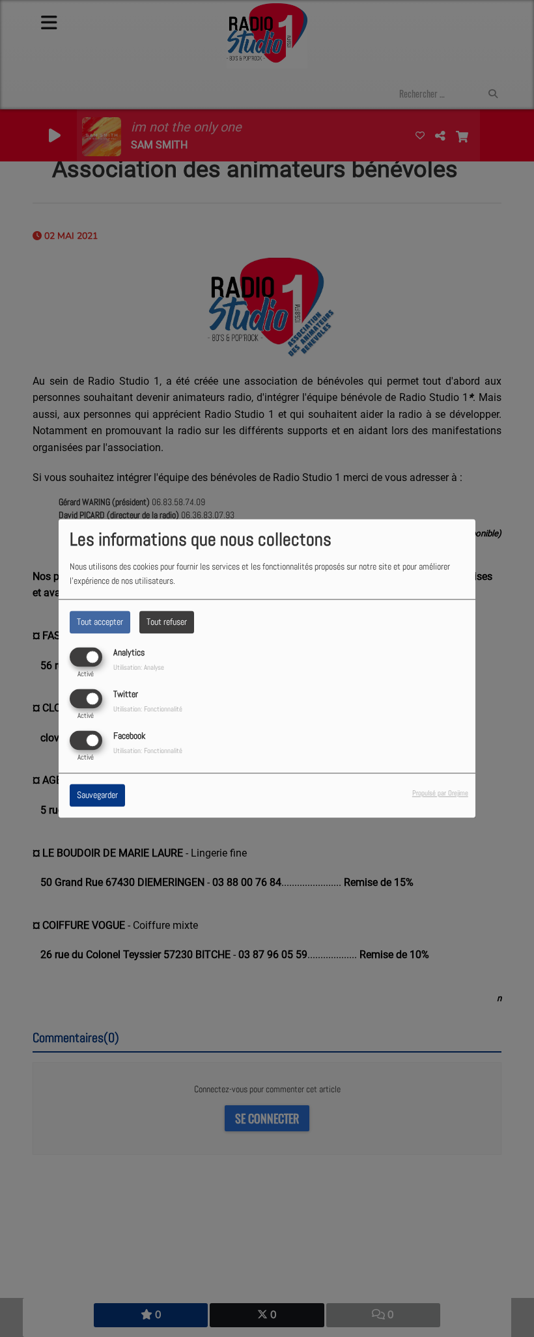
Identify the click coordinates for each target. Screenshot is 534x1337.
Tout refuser (167, 621)
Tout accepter (100, 621)
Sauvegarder (97, 795)
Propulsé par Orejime (440, 793)
